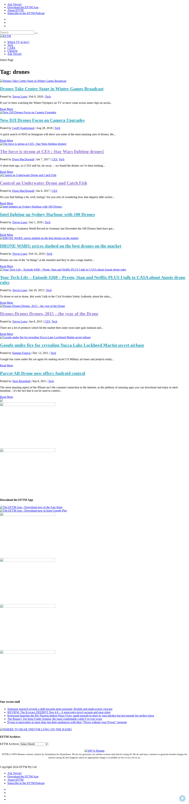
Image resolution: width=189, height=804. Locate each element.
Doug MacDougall (23, 159)
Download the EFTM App (22, 7)
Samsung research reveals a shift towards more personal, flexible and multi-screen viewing (59, 708)
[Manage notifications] (182, 798)
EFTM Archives (9, 743)
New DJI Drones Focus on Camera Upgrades (42, 120)
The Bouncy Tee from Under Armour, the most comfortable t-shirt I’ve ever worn (54, 718)
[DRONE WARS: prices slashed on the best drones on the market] (39, 238)
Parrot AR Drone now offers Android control (42, 373)
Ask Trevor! (14, 4)
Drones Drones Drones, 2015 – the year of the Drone (49, 313)
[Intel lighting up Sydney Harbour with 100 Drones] (31, 206)
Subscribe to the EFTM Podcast (25, 13)
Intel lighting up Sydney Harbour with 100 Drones (47, 214)
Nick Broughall (21, 381)
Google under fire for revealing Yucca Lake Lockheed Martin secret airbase (72, 345)
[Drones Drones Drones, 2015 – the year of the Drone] (32, 306)
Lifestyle (12, 50)
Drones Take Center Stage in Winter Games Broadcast (52, 88)
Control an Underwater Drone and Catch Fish (43, 183)
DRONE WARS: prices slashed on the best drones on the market (60, 246)
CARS (11, 48)
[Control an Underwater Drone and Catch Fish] (28, 175)
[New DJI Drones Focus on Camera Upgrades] (28, 112)
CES (54, 159)
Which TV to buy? (18, 42)
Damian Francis (21, 353)
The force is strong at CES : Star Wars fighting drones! (52, 151)
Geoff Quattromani (23, 128)
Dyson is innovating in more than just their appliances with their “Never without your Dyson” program (67, 722)
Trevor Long (19, 96)
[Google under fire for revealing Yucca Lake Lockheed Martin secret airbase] (45, 337)
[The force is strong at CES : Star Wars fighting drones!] (33, 143)
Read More (6, 109)
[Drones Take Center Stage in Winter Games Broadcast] (33, 80)
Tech (10, 45)
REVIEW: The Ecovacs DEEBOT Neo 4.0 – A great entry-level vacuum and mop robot (58, 712)
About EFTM (15, 10)
